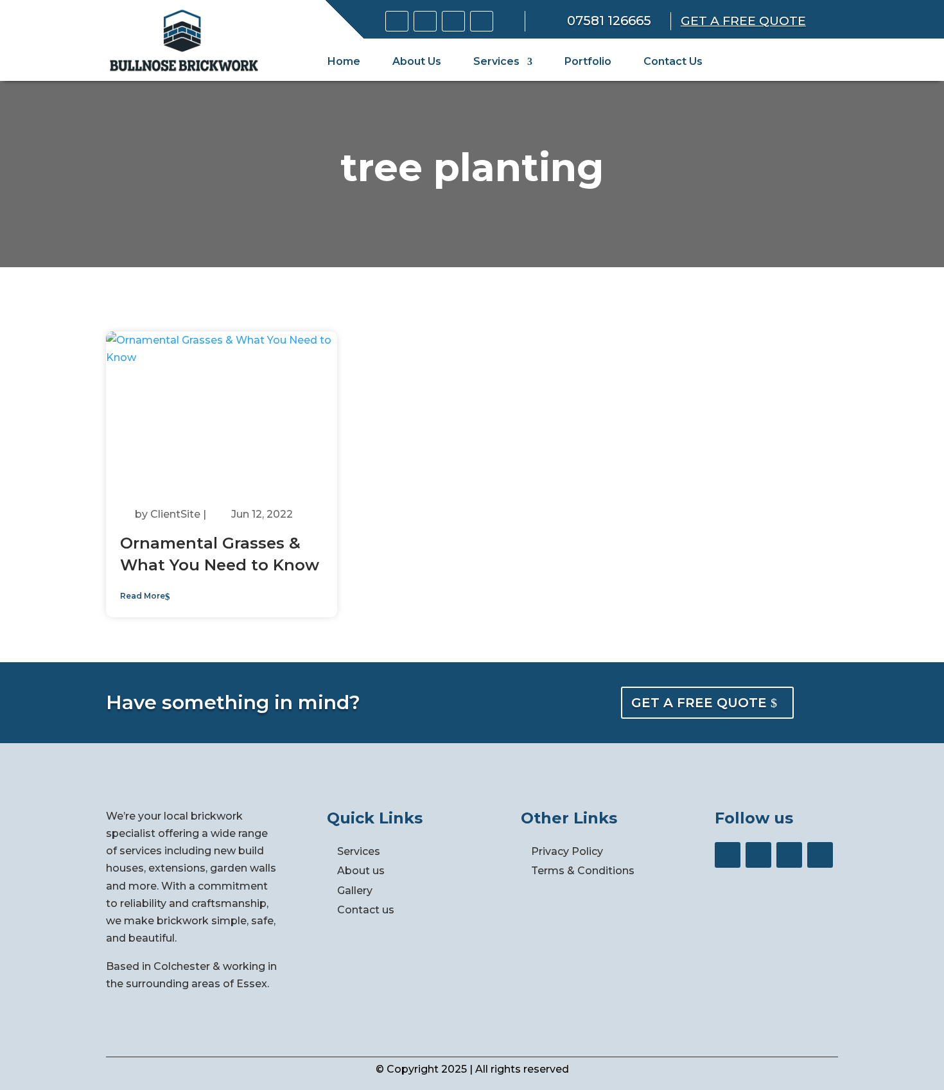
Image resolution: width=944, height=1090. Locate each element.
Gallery (354, 890)
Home (344, 61)
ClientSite (175, 514)
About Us (416, 61)
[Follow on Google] (396, 21)
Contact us (365, 910)
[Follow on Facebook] (425, 21)
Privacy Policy (567, 851)
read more (142, 596)
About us (361, 871)
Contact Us (673, 61)
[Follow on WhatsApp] (481, 21)
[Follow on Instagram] (453, 21)
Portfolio (587, 61)
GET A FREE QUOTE (699, 702)
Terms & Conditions (582, 871)
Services (496, 61)
